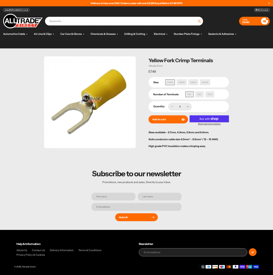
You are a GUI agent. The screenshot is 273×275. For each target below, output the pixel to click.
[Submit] (253, 252)
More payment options (209, 123)
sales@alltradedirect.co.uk (16, 10)
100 (189, 94)
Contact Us (38, 250)
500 (199, 94)
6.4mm (205, 82)
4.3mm (182, 82)
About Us (21, 250)
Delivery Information (62, 250)
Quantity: (159, 106)
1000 (209, 94)
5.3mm (193, 82)
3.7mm (170, 82)
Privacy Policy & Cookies (30, 254)
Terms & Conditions (89, 250)
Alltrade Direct (156, 65)
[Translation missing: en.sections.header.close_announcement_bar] (269, 3)
